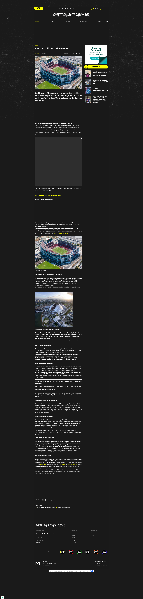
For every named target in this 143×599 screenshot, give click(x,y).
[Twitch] (62, 8)
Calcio (40, 45)
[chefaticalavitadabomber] (62, 552)
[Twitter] (76, 8)
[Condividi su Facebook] (70, 53)
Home (36, 45)
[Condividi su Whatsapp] (73, 53)
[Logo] (38, 8)
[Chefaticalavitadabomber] (72, 525)
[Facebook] (73, 8)
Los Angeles (61, 464)
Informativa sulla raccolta (57, 571)
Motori (68, 21)
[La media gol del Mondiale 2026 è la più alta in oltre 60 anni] (88, 82)
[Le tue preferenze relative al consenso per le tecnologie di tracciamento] (2, 597)
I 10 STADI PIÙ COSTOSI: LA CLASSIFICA (48, 195)
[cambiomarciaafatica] (87, 552)
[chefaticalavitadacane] (104, 552)
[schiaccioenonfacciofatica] (96, 552)
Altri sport (83, 21)
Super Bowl (43, 464)
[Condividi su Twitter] (81, 53)
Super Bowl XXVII (72, 464)
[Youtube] (70, 8)
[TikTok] (67, 8)
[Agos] (96, 54)
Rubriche (100, 21)
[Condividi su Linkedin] (79, 53)
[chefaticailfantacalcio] (79, 552)
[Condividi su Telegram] (76, 53)
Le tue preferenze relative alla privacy (78, 571)
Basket (53, 21)
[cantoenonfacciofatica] (71, 552)
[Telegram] (65, 8)
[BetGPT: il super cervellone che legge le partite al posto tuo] (88, 90)
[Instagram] (59, 8)
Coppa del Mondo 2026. (61, 233)
